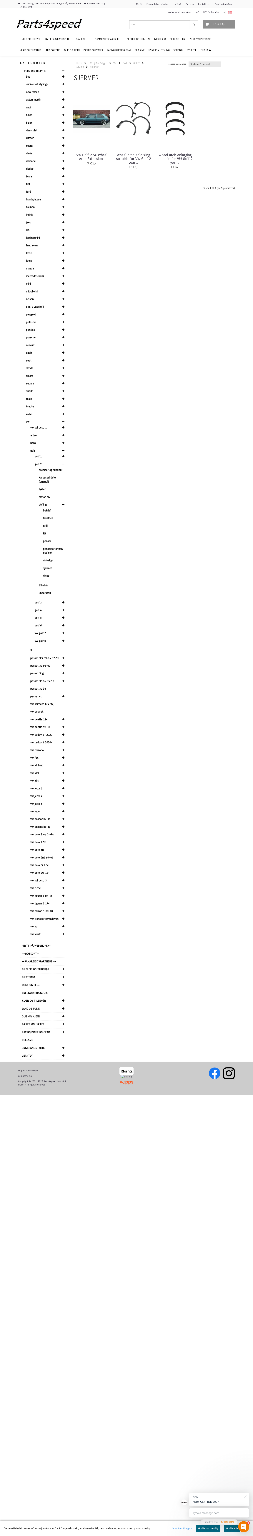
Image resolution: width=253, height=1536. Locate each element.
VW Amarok (36, 711)
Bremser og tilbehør (50, 470)
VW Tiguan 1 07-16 (41, 896)
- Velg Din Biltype (34, 71)
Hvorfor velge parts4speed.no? (183, 12)
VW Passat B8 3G (40, 826)
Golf (32, 450)
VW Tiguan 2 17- (39, 903)
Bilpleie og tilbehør (35, 969)
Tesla (29, 399)
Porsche (31, 337)
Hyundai (30, 207)
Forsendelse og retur (157, 4)
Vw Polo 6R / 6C (39, 865)
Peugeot (31, 314)
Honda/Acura (33, 199)
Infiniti (29, 214)
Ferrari (29, 176)
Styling (43, 504)
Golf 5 (38, 617)
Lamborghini (33, 237)
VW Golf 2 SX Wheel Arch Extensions (91, 157)
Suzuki (29, 391)
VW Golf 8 (40, 641)
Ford (28, 191)
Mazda (30, 268)
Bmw (29, 115)
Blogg (139, 4)
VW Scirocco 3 (38, 880)
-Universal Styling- (37, 84)
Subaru (30, 383)
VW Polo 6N (37, 849)
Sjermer (47, 568)
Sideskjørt (48, 560)
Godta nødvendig (208, 1528)
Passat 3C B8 (38, 688)
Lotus (29, 260)
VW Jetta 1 (36, 788)
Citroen (30, 138)
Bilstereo (28, 977)
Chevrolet (31, 130)
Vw (27, 421)
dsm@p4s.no (25, 1076)
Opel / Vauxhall (35, 306)
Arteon (34, 435)
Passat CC (36, 696)
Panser (47, 541)
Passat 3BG (37, 673)
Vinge (46, 575)
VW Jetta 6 (36, 803)
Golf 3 (38, 602)
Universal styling (33, 1048)
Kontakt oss (204, 4)
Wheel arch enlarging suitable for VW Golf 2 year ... (133, 158)
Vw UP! (34, 926)
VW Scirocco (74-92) (42, 704)
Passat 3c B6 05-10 (42, 681)
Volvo (29, 414)
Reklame (27, 1040)
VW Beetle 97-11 (40, 727)
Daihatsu (31, 161)
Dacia (29, 153)
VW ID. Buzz (37, 765)
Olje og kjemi (31, 1016)
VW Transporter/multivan (44, 918)
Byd (28, 76)
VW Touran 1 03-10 (41, 911)
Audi (28, 107)
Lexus (29, 253)
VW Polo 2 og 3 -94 (42, 834)
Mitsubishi (32, 291)
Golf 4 (38, 610)
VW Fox (34, 757)
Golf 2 (38, 464)
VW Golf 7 (40, 633)
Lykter (42, 489)
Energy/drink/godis (35, 993)
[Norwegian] (229, 12)
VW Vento (35, 934)
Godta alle (232, 1528)
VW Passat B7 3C (40, 819)
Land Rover (32, 245)
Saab (29, 352)
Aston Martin (33, 99)
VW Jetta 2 (36, 796)
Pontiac (30, 329)
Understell (45, 593)
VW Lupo (35, 811)
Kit (44, 533)
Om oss (190, 4)
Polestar (31, 322)
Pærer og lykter (33, 1024)
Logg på (177, 4)
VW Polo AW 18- (39, 872)
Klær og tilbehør (34, 1000)
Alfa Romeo (32, 92)
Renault (30, 345)
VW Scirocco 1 (38, 427)
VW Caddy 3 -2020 (41, 734)
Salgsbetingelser (223, 4)
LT (31, 650)
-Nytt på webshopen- (36, 945)
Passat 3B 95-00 (40, 665)
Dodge (30, 168)
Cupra (29, 145)
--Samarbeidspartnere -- (39, 961)
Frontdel (48, 518)
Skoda (29, 368)
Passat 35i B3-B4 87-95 (44, 658)
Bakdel (47, 510)
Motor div (44, 497)
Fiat (28, 184)
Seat (28, 360)
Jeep (28, 222)
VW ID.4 (34, 780)
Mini (28, 283)
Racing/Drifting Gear (36, 1032)
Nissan (30, 299)
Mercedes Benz (35, 276)
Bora (33, 443)
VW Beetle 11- (38, 719)
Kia (27, 230)
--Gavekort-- (30, 953)
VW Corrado (37, 750)
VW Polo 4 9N (38, 842)
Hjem (79, 63)
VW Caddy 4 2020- (41, 742)
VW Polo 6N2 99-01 (41, 857)
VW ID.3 (34, 773)
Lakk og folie (31, 1008)
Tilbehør (43, 585)
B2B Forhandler (211, 12)
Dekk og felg (30, 985)
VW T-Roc (35, 888)
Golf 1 (38, 456)
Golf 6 (38, 625)
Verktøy (27, 1055)
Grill (45, 525)
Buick (29, 122)
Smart (29, 376)
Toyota (30, 406)
